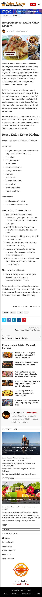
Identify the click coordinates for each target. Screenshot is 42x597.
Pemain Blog (7, 546)
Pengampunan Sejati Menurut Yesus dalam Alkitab (20, 512)
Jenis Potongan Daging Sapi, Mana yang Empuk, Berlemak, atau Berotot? (26, 374)
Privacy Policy (26, 594)
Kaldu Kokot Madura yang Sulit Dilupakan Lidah (18, 521)
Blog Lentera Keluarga (23, 590)
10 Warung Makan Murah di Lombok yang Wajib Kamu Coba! (27, 402)
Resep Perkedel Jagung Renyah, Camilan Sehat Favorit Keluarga (25, 355)
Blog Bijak (6, 538)
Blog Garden (6, 555)
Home (6, 16)
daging (5, 312)
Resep (15, 16)
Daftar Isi (37, 594)
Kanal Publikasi (8, 559)
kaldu (13, 312)
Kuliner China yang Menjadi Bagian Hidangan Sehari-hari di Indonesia (27, 383)
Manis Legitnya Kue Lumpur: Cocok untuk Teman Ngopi (24, 393)
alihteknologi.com (8, 550)
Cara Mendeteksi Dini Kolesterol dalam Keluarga (19, 474)
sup (26, 312)
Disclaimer (15, 594)
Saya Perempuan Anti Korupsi (15, 338)
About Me (6, 594)
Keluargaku (10, 31)
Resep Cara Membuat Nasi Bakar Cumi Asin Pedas (26, 363)
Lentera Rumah (7, 542)
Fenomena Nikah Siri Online (27, 330)
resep (20, 312)
